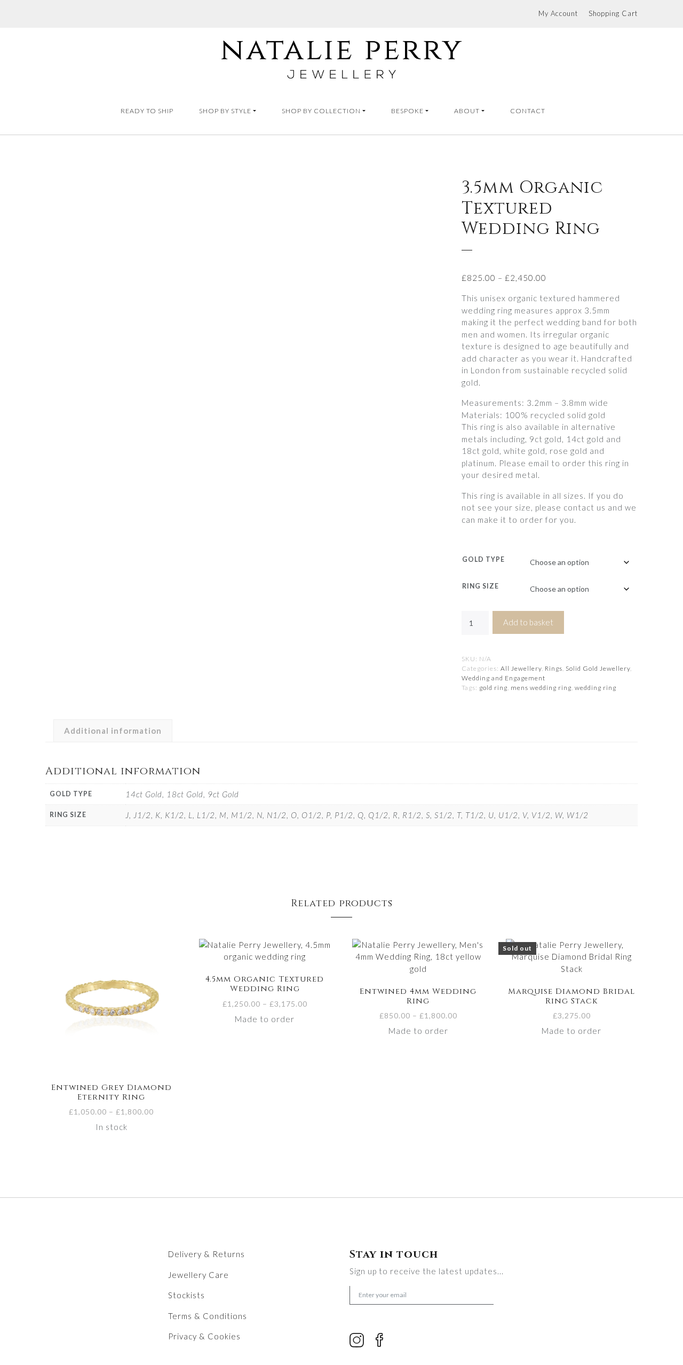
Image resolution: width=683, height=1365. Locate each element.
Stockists (186, 1295)
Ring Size (480, 586)
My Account (558, 13)
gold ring (493, 688)
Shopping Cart (613, 13)
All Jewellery (521, 668)
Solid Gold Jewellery (598, 668)
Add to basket (528, 622)
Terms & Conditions (207, 1316)
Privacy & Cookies (204, 1336)
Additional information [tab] (113, 730)
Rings (553, 668)
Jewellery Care (198, 1275)
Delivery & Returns (206, 1254)
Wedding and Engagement (503, 678)
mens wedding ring (541, 688)
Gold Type (483, 559)
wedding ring (595, 688)
